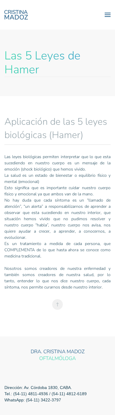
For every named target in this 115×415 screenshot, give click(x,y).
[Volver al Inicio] (16, 15)
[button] (108, 15)
